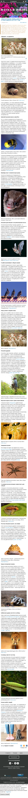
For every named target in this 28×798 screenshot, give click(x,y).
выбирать (9, 236)
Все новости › (23, 22)
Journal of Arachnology (6, 449)
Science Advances (20, 359)
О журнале (13, 1)
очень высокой (9, 170)
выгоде (18, 459)
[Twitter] (21, 745)
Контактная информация (14, 760)
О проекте (8, 753)
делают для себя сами (14, 372)
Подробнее (8, 791)
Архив (21, 753)
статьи (6, 271)
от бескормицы (8, 184)
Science (15, 78)
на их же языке (10, 669)
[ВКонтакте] (26, 745)
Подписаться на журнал (14, 14)
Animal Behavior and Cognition (12, 616)
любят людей (8, 722)
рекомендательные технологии (20, 777)
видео (6, 581)
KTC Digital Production (20, 782)
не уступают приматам (17, 327)
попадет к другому (5, 630)
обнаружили (12, 402)
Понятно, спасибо (5, 794)
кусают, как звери (17, 539)
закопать (13, 576)
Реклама (15, 753)
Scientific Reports (9, 527)
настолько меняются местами (17, 500)
